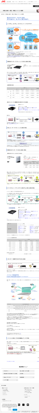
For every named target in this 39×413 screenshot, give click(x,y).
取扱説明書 (22, 377)
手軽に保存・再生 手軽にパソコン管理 (10, 373)
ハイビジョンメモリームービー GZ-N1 (15, 3)
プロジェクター (5, 394)
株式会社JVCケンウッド (6, 400)
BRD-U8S (20, 107)
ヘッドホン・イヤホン (6, 391)
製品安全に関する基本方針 (26, 411)
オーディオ (4, 392)
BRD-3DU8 (30, 107)
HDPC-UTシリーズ (35, 211)
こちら (20, 333)
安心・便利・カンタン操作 (10, 361)
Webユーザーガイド (7, 377)
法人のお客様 (35, 1)
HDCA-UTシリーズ (32, 230)
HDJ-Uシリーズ (32, 228)
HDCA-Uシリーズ (34, 214)
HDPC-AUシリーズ (21, 212)
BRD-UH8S (34, 107)
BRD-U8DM (25, 107)
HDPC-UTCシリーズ (22, 211)
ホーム (1, 3)
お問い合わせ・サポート (22, 1)
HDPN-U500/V (28, 212)
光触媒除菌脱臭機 (5, 390)
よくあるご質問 (30, 1)
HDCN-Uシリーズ (32, 232)
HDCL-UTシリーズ (28, 214)
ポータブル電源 (5, 389)
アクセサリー (5, 393)
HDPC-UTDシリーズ (29, 211)
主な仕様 (21, 373)
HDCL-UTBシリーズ (22, 214)
